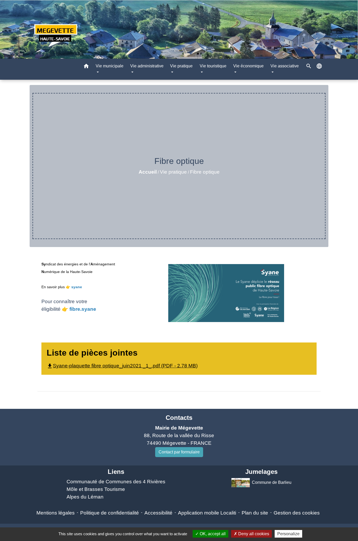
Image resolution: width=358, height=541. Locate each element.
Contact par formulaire (179, 452)
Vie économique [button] (248, 66)
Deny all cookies (253, 534)
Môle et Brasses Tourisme (96, 489)
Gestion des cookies (297, 513)
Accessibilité (158, 513)
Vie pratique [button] (181, 66)
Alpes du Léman (85, 497)
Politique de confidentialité (109, 513)
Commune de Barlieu (271, 482)
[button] (86, 67)
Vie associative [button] (284, 66)
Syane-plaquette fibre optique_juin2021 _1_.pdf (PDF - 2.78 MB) (122, 365)
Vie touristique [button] (213, 66)
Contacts (179, 417)
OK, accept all (212, 534)
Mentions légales (55, 513)
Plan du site (255, 513)
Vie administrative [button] (147, 66)
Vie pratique (173, 172)
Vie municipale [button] (109, 66)
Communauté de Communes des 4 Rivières (116, 481)
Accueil (148, 172)
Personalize (288, 534)
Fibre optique (205, 172)
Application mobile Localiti (207, 513)
